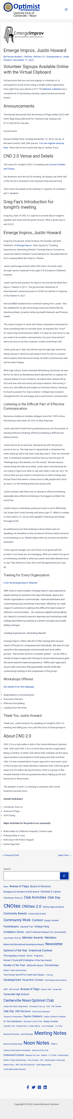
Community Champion (41, 1011)
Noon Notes (36, 1043)
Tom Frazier (33, 1060)
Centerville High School (16, 994)
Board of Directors (40, 886)
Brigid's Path (46, 989)
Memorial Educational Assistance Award (24, 944)
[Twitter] (33, 1087)
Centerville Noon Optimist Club (29, 1000)
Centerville (57, 989)
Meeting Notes (50, 1033)
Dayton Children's (33, 1016)
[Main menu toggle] (66, 9)
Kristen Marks (34, 1026)
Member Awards (32, 937)
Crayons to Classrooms (13, 1017)
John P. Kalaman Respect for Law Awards (45, 932)
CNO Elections (23, 1011)
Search (7, 868)
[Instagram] (39, 1087)
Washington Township (55, 1060)
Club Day (54, 897)
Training (49, 975)
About (6, 887)
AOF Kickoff (14, 989)
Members (50, 937)
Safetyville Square (34, 965)
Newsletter (54, 944)
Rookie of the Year (14, 965)
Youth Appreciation (43, 1065)
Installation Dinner (14, 931)
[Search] (64, 875)
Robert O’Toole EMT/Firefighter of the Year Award (28, 960)
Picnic (30, 955)
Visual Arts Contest (32, 980)
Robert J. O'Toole (49, 1055)
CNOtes (28, 56)
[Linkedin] (45, 1087)
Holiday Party (41, 926)
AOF (6, 989)
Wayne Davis (9, 1065)
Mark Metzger (27, 1034)
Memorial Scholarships (13, 1044)
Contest (37, 920)
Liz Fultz (58, 1026)
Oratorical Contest (40, 950)
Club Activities (35, 897)
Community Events (37, 914)
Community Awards (15, 913)
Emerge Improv (54, 56)
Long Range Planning (12, 938)
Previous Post (10, 855)
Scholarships (52, 965)
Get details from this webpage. (19, 686)
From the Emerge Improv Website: (21, 582)
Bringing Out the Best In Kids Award (21, 891)
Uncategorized (12, 979)
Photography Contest (14, 955)
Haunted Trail (26, 926)
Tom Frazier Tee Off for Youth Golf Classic (24, 974)
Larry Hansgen (48, 1026)
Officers (54, 1044)
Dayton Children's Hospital (55, 1017)
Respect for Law (32, 1055)
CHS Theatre (56, 1006)
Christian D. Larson (51, 891)
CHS (48, 1006)
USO (41, 1060)
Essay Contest (51, 920)
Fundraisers (11, 926)
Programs (38, 956)
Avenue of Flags (19, 886)
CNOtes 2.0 (39, 56)
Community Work (17, 920)
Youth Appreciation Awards (56, 980)
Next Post (64, 855)
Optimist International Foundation (17, 1050)
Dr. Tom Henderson (13, 1021)
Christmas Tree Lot (13, 897)
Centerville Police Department (16, 1006)
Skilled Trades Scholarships (15, 970)
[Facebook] (28, 1087)
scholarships (63, 1055)
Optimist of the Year (15, 950)
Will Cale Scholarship (25, 1064)
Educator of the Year (33, 1021)
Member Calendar (52, 89)
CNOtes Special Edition (53, 907)
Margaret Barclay (11, 1034)
